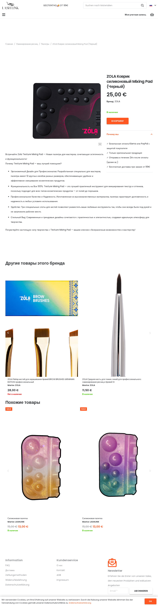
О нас (59, 565)
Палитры (45, 44)
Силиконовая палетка (18, 518)
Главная (9, 44)
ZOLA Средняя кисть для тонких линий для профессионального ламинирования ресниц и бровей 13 (37, 380)
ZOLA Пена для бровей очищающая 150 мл (102, 379)
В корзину (117, 121)
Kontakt (61, 570)
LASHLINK (20, 521)
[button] (152, 5)
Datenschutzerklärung (17, 584)
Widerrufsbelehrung (16, 579)
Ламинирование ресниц (27, 44)
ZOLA (17, 385)
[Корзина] (152, 14)
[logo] (10, 5)
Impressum (63, 579)
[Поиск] (142, 5)
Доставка (10, 570)
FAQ (7, 565)
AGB (59, 575)
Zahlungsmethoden (16, 575)
